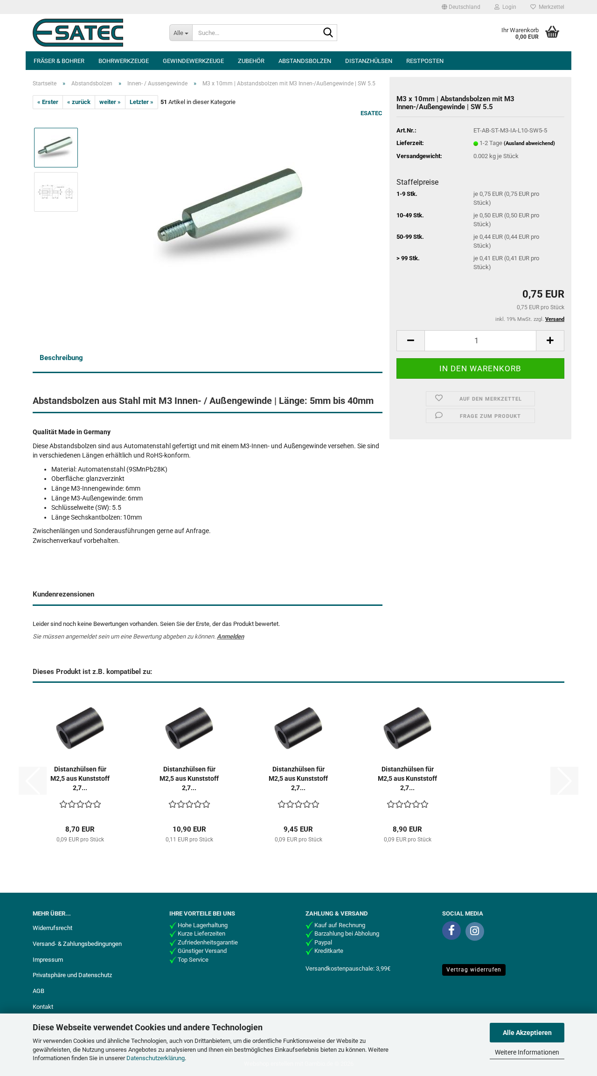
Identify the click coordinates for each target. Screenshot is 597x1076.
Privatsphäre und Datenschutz (72, 975)
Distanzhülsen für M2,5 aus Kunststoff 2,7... (80, 778)
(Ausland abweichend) (529, 143)
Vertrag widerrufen (473, 969)
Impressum (48, 959)
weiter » (110, 101)
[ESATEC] (94, 32)
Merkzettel (550, 7)
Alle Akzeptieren (527, 1032)
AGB (38, 990)
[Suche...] (328, 33)
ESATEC (371, 113)
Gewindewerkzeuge (193, 60)
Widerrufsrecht (52, 927)
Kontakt (43, 1006)
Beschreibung (61, 358)
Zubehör (251, 60)
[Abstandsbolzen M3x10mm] (234, 213)
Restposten (425, 60)
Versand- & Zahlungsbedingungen (77, 943)
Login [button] (508, 7)
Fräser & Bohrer (59, 60)
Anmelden (230, 636)
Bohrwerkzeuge (123, 60)
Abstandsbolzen (304, 60)
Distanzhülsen (368, 60)
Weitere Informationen (527, 1052)
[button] (461, 7)
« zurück (78, 101)
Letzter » (141, 101)
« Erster (47, 101)
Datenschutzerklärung (155, 1058)
